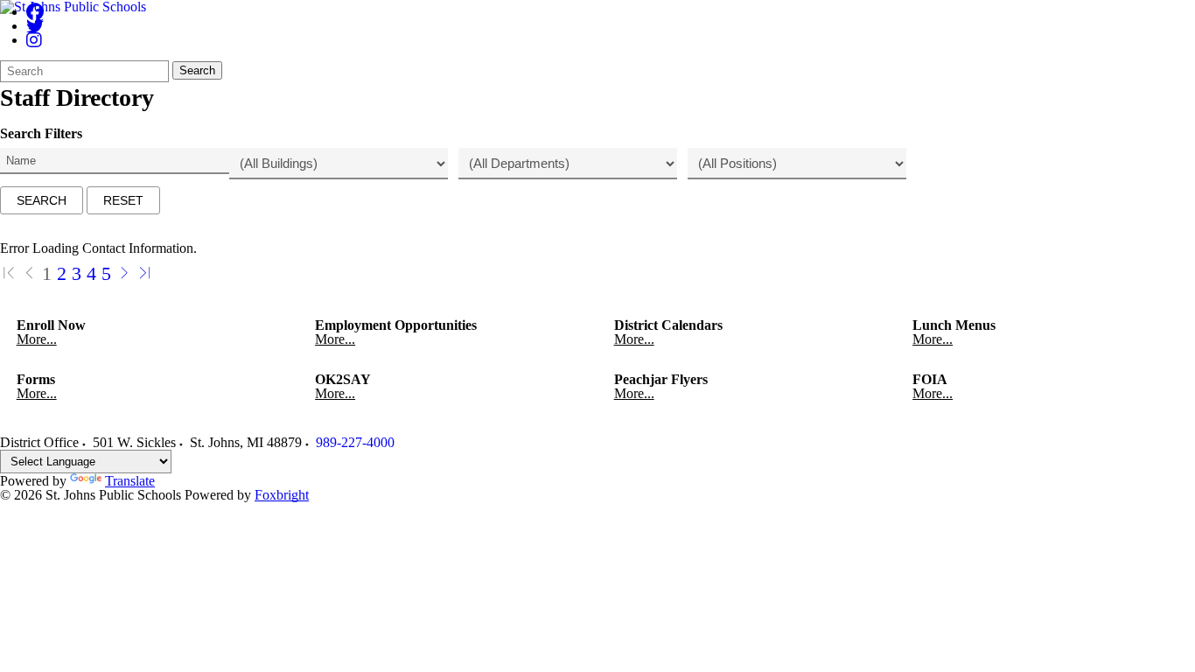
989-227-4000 (355, 442)
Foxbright (282, 494)
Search (197, 70)
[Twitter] (35, 25)
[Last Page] (145, 273)
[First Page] (9, 273)
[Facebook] (35, 11)
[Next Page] (124, 273)
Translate (130, 480)
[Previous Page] (30, 273)
